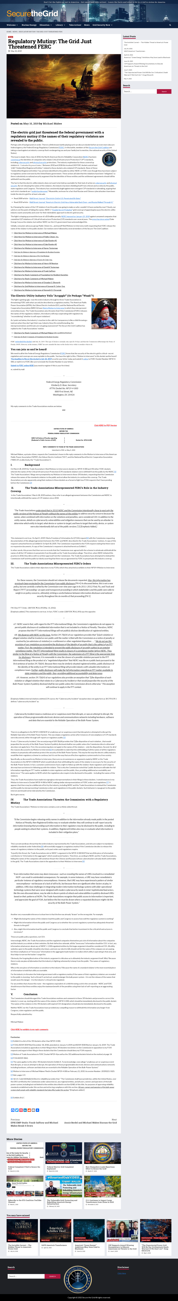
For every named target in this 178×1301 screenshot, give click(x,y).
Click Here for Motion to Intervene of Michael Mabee (35, 233)
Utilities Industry (25, 1162)
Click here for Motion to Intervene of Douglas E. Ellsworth (37, 282)
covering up (15, 159)
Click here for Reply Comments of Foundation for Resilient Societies (41, 275)
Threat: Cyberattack (98, 1195)
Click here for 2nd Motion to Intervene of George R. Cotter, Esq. (39, 286)
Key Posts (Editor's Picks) (55, 1162)
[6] (51, 750)
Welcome (11, 25)
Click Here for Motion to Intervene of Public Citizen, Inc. (36, 237)
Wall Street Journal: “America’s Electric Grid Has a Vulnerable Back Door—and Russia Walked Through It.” (71, 202)
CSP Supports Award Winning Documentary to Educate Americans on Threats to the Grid (143, 65)
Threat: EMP (66, 1195)
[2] (31, 483)
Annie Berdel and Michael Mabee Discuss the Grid (90, 1121)
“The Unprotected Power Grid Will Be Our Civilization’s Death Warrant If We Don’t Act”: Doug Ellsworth (146, 73)
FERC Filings (24, 1159)
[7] (108, 782)
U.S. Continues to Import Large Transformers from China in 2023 (100, 1201)
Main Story (12, 1240)
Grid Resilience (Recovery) (84, 1240)
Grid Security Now (101, 25)
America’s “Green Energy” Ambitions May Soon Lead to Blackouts (147, 57)
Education (45, 25)
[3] (79, 526)
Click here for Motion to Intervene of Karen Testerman (36, 248)
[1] (115, 472)
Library (59, 25)
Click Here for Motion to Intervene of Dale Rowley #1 (35, 240)
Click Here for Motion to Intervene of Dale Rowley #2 (35, 244)
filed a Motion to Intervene (53, 308)
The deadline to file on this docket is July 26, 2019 (31, 359)
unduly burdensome (39, 191)
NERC (85, 157)
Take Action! (75, 25)
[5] (64, 737)
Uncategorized (113, 1240)
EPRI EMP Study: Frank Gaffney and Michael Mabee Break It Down (34, 1122)
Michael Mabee (52, 123)
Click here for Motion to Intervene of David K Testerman (36, 267)
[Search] (170, 25)
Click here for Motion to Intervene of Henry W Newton (36, 263)
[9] (83, 861)
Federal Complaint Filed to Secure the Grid (24, 1168)
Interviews (50, 1195)
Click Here (122, 1273)
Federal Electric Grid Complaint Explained (60, 1168)
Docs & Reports (13, 1159)
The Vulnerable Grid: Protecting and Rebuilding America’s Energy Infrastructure (62, 1202)
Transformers (12, 1162)
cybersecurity (24, 162)
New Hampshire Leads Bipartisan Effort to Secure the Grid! (100, 1168)
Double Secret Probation (62, 210)
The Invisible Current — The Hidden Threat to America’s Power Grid (146, 43)
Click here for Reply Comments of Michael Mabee (34, 279)
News (87, 25)
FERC (61, 147)
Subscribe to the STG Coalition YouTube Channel (24, 1201)
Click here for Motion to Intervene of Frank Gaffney (34, 271)
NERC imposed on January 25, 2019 (75, 216)
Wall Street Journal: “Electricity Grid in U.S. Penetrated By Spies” (55, 198)
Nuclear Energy (29, 25)
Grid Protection (91, 1193)
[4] (87, 538)
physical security (40, 162)
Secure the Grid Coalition (99, 147)
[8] (42, 846)
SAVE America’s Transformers (134, 51)
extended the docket (23, 341)
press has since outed (100, 219)
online (85, 359)
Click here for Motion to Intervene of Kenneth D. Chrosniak (37, 290)
